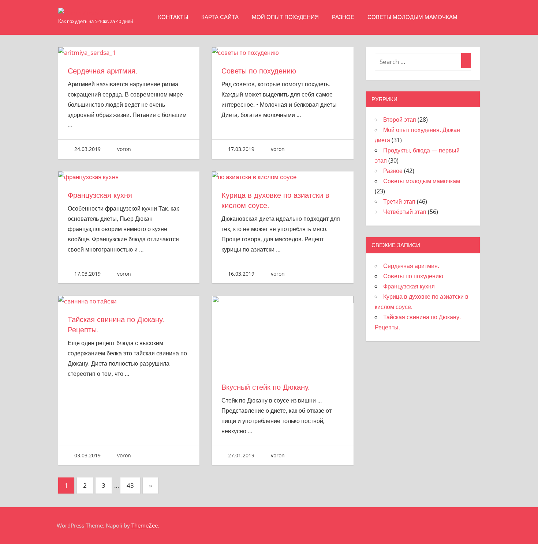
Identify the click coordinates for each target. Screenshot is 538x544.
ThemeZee (144, 525)
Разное (343, 17)
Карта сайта (220, 17)
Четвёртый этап (404, 212)
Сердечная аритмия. (103, 71)
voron (124, 149)
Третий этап (399, 201)
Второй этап (399, 120)
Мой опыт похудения (285, 17)
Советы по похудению (258, 71)
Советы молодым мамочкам (412, 17)
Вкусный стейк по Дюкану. (265, 387)
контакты (173, 17)
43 (130, 485)
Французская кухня (100, 195)
